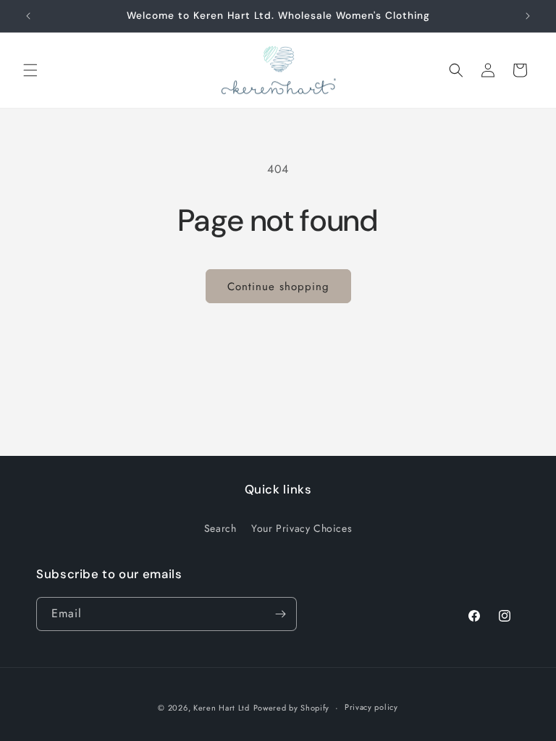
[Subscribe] (280, 614)
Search (220, 528)
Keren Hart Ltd (221, 708)
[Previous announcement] (28, 16)
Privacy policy (371, 707)
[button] (30, 70)
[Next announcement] (528, 16)
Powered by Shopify (291, 708)
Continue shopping (278, 287)
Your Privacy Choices (301, 528)
